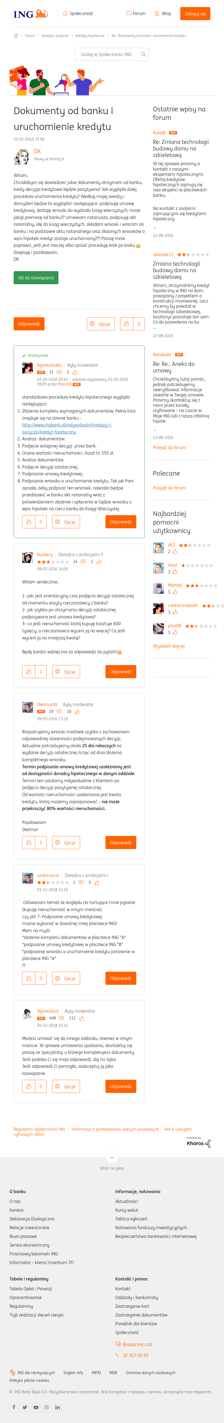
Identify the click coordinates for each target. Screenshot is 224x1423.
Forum (139, 13)
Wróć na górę (112, 1168)
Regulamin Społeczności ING (39, 1129)
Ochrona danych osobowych (150, 1372)
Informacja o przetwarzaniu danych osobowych (115, 1129)
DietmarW (47, 704)
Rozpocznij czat (138, 1344)
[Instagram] (46, 1407)
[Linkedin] (57, 1407)
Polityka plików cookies (29, 1380)
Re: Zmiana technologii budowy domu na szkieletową (181, 148)
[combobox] (112, 54)
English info (73, 1372)
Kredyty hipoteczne (90, 36)
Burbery (45, 554)
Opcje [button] (104, 324)
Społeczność (81, 13)
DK (37, 151)
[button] (126, 323)
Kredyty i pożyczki (55, 36)
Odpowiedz (29, 324)
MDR (113, 1372)
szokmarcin (48, 875)
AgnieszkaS (48, 1011)
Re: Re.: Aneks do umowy (173, 367)
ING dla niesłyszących (36, 1372)
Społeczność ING (16, 35)
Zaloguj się (195, 13)
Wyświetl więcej (169, 646)
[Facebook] (14, 1407)
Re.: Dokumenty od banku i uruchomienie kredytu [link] (149, 36)
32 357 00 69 (135, 1355)
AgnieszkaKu (49, 365)
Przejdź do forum (169, 447)
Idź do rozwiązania (36, 277)
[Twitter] (24, 1407)
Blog (166, 13)
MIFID (96, 1372)
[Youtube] (35, 1407)
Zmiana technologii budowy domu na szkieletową (176, 270)
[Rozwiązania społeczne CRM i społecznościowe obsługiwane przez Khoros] (198, 1142)
